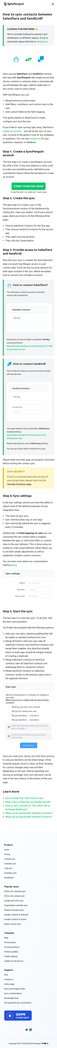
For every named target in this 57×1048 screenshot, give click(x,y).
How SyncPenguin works (14, 989)
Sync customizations (13, 993)
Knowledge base (11, 998)
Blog (6, 938)
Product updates (11, 952)
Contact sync (9, 859)
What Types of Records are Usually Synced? (28, 802)
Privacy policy (10, 942)
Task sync (8, 868)
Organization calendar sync (16, 905)
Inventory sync (10, 873)
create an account (12, 131)
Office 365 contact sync (14, 896)
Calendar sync (10, 864)
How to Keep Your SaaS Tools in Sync (24, 798)
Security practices (12, 947)
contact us (42, 41)
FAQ (6, 975)
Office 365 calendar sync (15, 891)
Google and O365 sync (14, 901)
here (14, 565)
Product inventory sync (14, 910)
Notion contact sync (12, 924)
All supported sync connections (17, 1003)
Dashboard (9, 878)
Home (6, 850)
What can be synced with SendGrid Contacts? (28, 816)
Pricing (7, 854)
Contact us (8, 979)
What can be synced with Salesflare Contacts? (29, 813)
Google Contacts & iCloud (15, 919)
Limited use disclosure (13, 961)
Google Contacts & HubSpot (16, 915)
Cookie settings (11, 956)
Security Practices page (19, 484)
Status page (9, 984)
